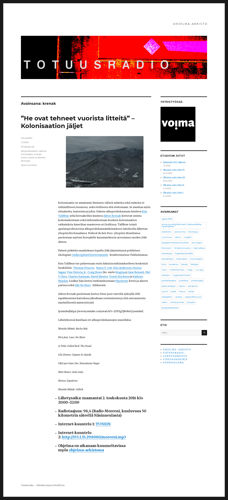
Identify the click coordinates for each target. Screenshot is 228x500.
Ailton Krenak (112, 215)
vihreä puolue (177, 302)
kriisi (164, 264)
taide (173, 291)
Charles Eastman (78, 276)
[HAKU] (204, 332)
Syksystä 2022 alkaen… (175, 162)
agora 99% (167, 219)
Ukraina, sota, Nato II (173, 185)
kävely (184, 264)
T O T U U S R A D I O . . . (174, 353)
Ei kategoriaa (27, 146)
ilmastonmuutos (182, 248)
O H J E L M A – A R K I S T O (190, 23)
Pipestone (121, 280)
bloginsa (120, 272)
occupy (199, 269)
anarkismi (166, 231)
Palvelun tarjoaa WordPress (50, 485)
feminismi (166, 248)
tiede (191, 291)
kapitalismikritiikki (184, 253)
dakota (42, 151)
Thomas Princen (83, 267)
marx (164, 269)
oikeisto (166, 275)
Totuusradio (27, 485)
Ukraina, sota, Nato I (173, 192)
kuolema (173, 264)
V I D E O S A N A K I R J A (175, 359)
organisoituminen (181, 275)
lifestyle (194, 264)
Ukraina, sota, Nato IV (174, 170)
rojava (182, 286)
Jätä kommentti (29, 165)
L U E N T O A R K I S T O (175, 356)
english (187, 237)
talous (182, 291)
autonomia (179, 231)
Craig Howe (94, 272)
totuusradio (26, 138)
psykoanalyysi (168, 286)
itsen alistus (199, 248)
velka (164, 302)
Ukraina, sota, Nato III (174, 177)
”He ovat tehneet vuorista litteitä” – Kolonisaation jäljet (78, 122)
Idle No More (83, 285)
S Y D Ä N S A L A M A (173, 362)
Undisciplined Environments (90, 254)
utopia (178, 297)
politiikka (183, 280)
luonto (24, 157)
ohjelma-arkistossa (86, 450)
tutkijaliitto (167, 297)
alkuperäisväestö (29, 151)
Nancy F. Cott (104, 267)
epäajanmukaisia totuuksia (175, 242)
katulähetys (167, 259)
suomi (165, 291)
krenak (37, 154)
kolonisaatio (27, 154)
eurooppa (197, 242)
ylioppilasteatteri (170, 307)
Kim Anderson (122, 267)
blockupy (193, 231)
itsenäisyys (167, 253)
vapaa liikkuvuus (193, 297)
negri (190, 269)
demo (178, 237)
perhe (31, 157)
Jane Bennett (136, 272)
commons (167, 237)
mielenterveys (177, 269)
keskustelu (181, 259)
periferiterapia (169, 280)
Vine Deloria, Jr (76, 272)
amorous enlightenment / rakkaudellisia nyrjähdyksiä (181, 225)
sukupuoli (192, 286)
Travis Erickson (119, 276)
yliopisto (191, 302)
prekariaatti (197, 280)
